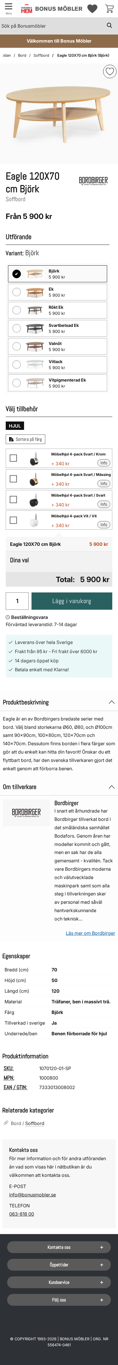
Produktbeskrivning (26, 702)
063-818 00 (21, 1214)
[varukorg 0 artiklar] (109, 8)
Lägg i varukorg (71, 601)
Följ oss (59, 1300)
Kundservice (59, 1282)
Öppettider (59, 1265)
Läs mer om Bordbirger (90, 933)
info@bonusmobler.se (32, 1195)
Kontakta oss (59, 1247)
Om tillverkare (19, 787)
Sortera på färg (29, 439)
